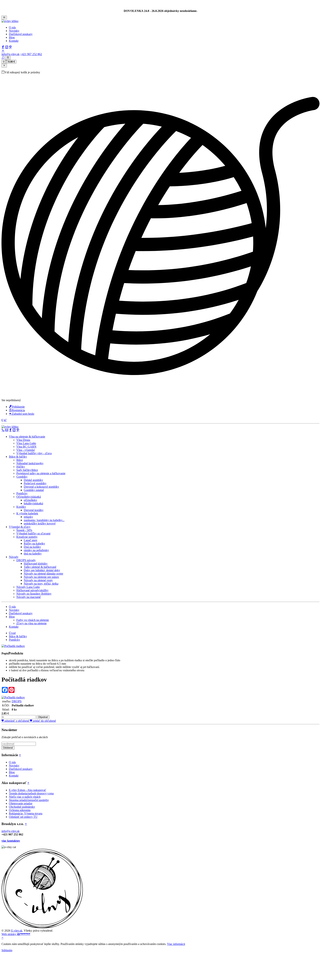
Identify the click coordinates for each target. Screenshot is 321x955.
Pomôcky (21, 493)
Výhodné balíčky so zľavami (33, 533)
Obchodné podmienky (22, 806)
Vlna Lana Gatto (26, 443)
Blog (12, 37)
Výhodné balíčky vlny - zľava (34, 453)
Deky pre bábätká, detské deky (42, 570)
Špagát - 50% (24, 530)
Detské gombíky (33, 480)
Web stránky (9, 934)
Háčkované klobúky (36, 563)
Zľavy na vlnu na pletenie (31, 623)
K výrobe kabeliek (27, 513)
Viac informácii (176, 944)
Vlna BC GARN (26, 446)
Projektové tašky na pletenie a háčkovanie (40, 473)
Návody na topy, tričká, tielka (41, 583)
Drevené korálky (33, 510)
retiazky (28, 516)
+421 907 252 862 (31, 54)
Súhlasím (6, 950)
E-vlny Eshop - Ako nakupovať (27, 790)
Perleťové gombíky (35, 483)
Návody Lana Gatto (28, 587)
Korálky (21, 506)
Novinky (14, 30)
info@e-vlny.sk (10, 54)
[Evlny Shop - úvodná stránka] (9, 21)
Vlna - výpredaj (25, 450)
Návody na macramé (28, 597)
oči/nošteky (30, 500)
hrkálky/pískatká (33, 503)
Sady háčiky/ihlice (27, 470)
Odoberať (8, 747)
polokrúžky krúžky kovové (40, 523)
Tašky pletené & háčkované (40, 566)
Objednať (43, 717)
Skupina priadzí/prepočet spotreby (29, 800)
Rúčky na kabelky (34, 543)
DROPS (17, 701)
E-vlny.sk (16, 930)
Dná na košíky (32, 546)
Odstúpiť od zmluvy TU (23, 816)
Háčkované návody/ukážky (32, 590)
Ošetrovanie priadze (20, 803)
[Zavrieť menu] (4, 66)
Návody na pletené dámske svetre (43, 573)
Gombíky (21, 476)
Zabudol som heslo (23, 413)
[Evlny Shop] (42, 927)
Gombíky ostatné (34, 490)
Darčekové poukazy (21, 34)
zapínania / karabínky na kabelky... (44, 520)
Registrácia (18, 410)
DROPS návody (26, 560)
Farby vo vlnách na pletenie (32, 620)
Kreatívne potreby (27, 536)
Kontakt (13, 40)
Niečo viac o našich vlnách (24, 796)
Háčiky (20, 466)
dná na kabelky (33, 553)
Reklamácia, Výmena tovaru (25, 813)
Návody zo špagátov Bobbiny (33, 593)
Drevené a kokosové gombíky (41, 486)
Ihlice (19, 460)
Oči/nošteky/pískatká (28, 496)
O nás (12, 27)
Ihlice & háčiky (18, 636)
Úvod (12, 633)
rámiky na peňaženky (36, 550)
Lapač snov (30, 540)
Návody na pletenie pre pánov (41, 576)
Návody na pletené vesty (38, 580)
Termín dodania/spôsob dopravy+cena (31, 793)
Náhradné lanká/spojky (29, 463)
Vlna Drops (23, 439)
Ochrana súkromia (19, 810)
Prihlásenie (18, 406)
